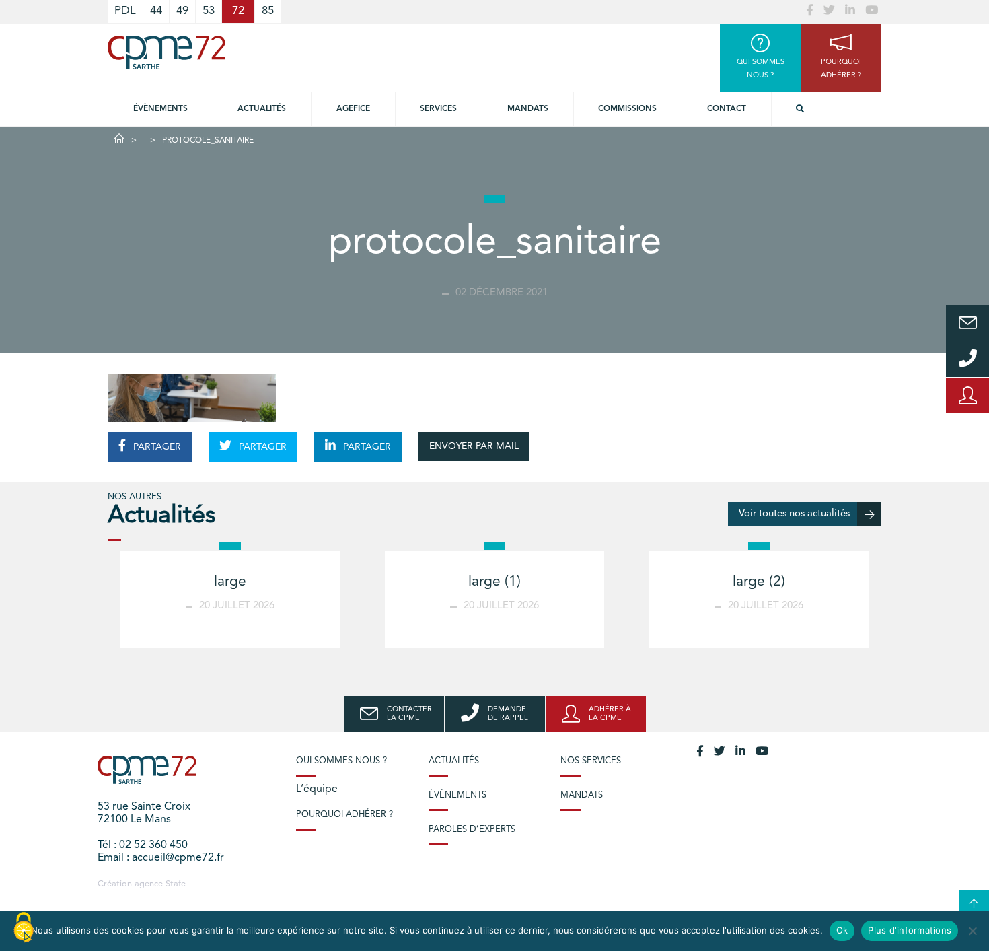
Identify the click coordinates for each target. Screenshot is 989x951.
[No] (972, 931)
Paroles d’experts (472, 829)
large (230, 582)
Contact (726, 109)
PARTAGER (156, 447)
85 (268, 11)
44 (156, 11)
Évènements (160, 109)
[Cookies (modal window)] (23, 928)
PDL (125, 11)
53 (209, 11)
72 (238, 11)
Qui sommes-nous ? (341, 760)
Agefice (353, 109)
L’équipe (317, 789)
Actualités (261, 109)
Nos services (590, 760)
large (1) (494, 582)
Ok (842, 930)
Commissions (627, 109)
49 (182, 11)
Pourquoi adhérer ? (344, 814)
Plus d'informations (909, 930)
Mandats (527, 109)
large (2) (759, 582)
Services (438, 109)
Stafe (176, 884)
